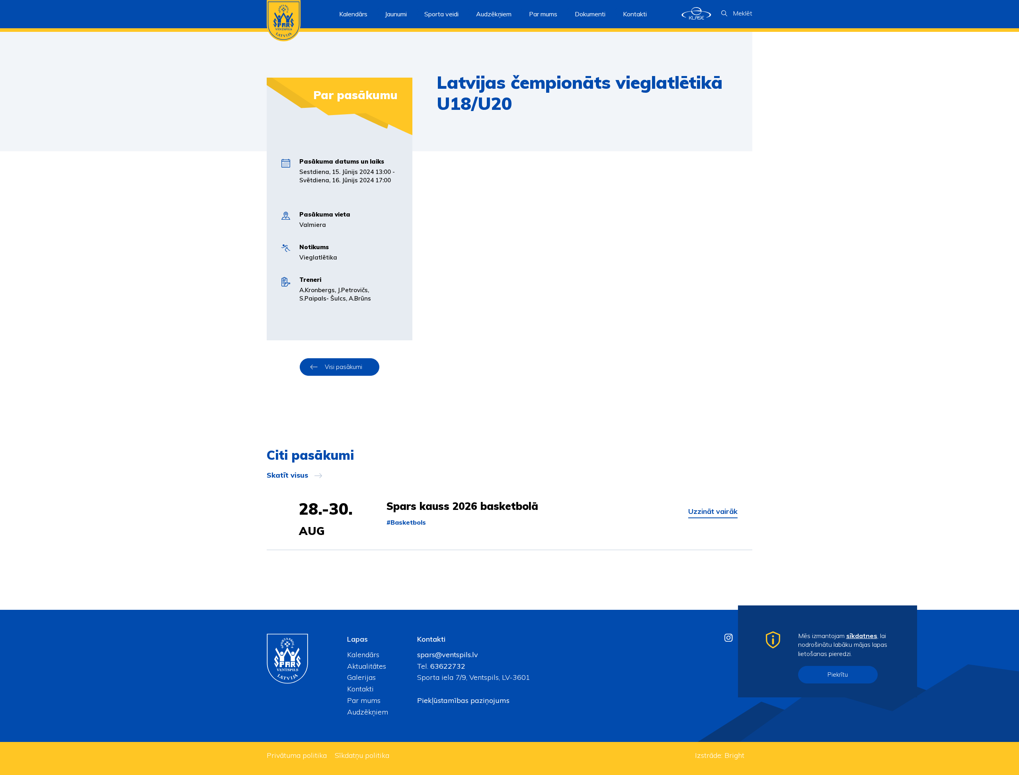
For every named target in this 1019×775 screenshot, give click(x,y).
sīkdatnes (861, 636)
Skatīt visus (287, 475)
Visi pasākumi (343, 367)
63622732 (446, 666)
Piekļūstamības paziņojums (463, 700)
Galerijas (361, 677)
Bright (734, 755)
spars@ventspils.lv (447, 654)
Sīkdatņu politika (362, 755)
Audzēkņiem (367, 711)
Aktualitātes (366, 666)
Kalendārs (353, 14)
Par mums (364, 700)
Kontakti (635, 14)
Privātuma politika (297, 755)
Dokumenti (590, 14)
